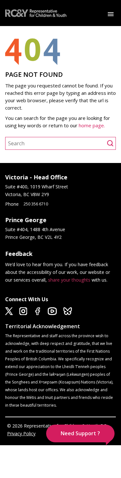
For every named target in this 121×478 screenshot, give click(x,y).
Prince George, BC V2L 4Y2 (33, 237)
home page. (92, 125)
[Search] (111, 143)
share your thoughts (69, 280)
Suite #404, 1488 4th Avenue (35, 229)
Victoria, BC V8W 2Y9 (27, 194)
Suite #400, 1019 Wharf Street (38, 187)
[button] (80, 433)
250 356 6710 (36, 204)
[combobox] (56, 143)
